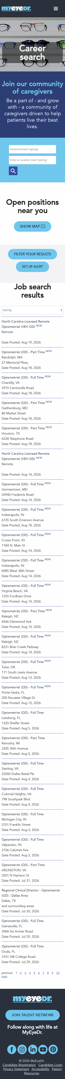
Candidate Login (50, 1065)
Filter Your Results (32, 254)
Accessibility (40, 1069)
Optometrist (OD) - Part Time (23, 352)
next (4, 976)
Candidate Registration (19, 1065)
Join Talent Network (33, 1015)
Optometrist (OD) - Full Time (23, 377)
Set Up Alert (32, 266)
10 (57, 973)
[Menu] (56, 9)
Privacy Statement (16, 1069)
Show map (30, 226)
